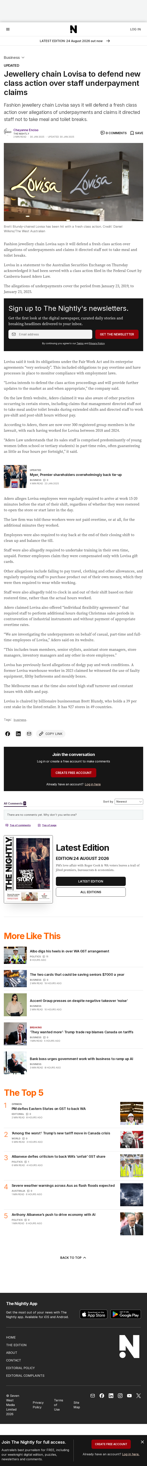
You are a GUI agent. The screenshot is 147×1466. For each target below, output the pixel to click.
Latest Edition (90, 881)
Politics (35, 956)
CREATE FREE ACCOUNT (74, 773)
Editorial (18, 1114)
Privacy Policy (97, 343)
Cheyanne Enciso (25, 130)
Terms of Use (58, 1404)
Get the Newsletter (117, 334)
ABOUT (11, 1353)
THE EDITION (16, 1345)
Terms (80, 343)
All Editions (90, 892)
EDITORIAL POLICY (20, 1368)
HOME (11, 1337)
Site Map (77, 1405)
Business (12, 57)
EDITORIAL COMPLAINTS (25, 1376)
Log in (135, 29)
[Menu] (8, 29)
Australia (18, 1190)
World (16, 1138)
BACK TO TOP (71, 1258)
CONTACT (13, 1360)
